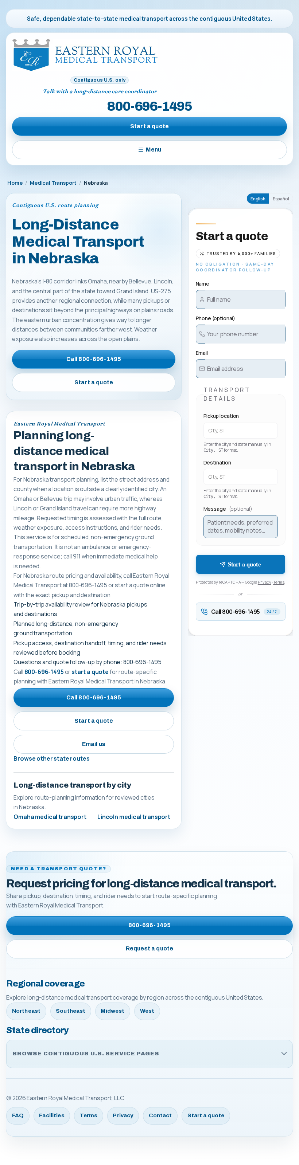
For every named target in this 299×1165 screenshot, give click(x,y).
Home (14, 182)
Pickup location (221, 415)
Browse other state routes (51, 758)
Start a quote (149, 126)
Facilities (52, 1115)
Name (202, 283)
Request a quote (149, 948)
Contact (160, 1115)
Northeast (26, 1011)
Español (281, 198)
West (147, 1011)
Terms (278, 582)
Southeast (70, 1011)
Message (227, 508)
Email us (93, 744)
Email (202, 352)
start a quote (90, 672)
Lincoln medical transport (133, 817)
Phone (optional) (215, 318)
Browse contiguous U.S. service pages (85, 1053)
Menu (153, 149)
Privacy (264, 582)
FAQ (18, 1115)
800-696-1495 (149, 106)
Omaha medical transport (49, 817)
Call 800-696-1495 (93, 359)
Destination (217, 462)
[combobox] (240, 431)
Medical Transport (53, 182)
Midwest (112, 1011)
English (258, 198)
